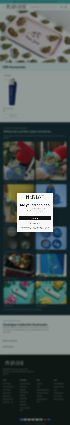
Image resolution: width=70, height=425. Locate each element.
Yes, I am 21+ (35, 218)
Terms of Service (34, 228)
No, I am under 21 (35, 223)
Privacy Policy (44, 228)
